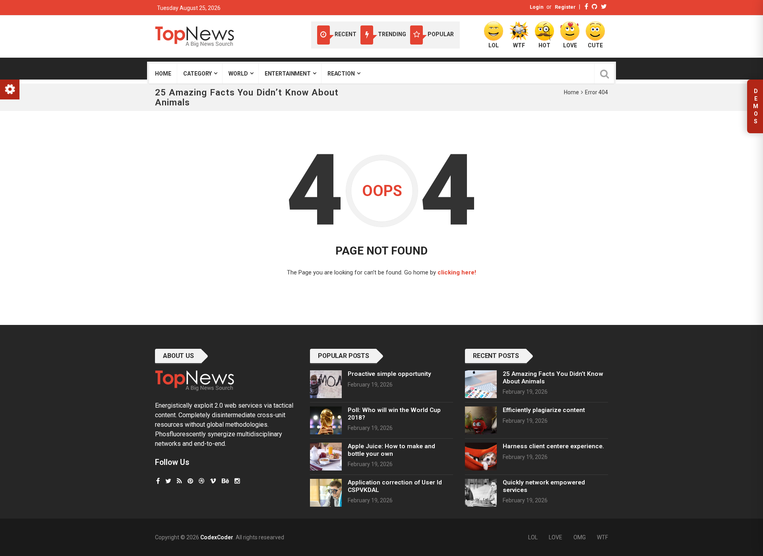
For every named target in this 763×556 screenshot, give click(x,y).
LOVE (555, 537)
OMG (579, 537)
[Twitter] (604, 6)
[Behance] (225, 481)
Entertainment (288, 73)
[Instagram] (237, 481)
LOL (533, 537)
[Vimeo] (213, 481)
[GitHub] (594, 6)
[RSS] (179, 481)
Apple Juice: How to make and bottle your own (391, 450)
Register (565, 7)
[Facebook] (586, 6)
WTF (602, 537)
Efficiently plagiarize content (544, 410)
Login (536, 7)
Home (163, 73)
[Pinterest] (190, 481)
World (238, 73)
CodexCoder (216, 537)
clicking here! (457, 272)
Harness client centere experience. (553, 446)
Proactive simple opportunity (389, 373)
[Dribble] (201, 481)
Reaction (341, 73)
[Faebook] (158, 481)
